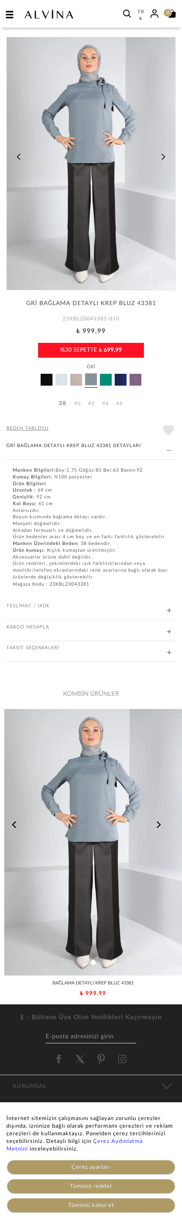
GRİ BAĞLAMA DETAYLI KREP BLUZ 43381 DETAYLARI (73, 445)
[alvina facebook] (59, 1059)
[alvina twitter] (80, 1059)
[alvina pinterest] (101, 1059)
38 (62, 403)
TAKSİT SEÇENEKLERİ (32, 647)
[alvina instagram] (123, 1059)
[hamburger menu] (9, 14)
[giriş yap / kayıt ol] (154, 12)
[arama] (127, 13)
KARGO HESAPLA (27, 627)
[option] (91, 166)
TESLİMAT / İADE (28, 605)
